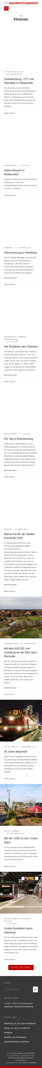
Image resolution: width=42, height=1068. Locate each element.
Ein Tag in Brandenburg (18, 438)
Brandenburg (10, 165)
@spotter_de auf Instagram (15, 1037)
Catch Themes (29, 1063)
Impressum (9, 1007)
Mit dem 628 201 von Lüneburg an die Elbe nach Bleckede (20, 652)
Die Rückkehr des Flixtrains (21, 346)
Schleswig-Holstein (13, 71)
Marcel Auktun (9, 113)
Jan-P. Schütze (9, 694)
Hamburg (8, 247)
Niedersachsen (11, 339)
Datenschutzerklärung (24, 1007)
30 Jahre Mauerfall (15, 751)
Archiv (7, 746)
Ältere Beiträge (21, 967)
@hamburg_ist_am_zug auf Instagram (20, 1023)
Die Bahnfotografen (24, 1053)
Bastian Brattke (10, 195)
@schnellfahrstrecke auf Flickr (16, 1042)
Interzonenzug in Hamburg (20, 252)
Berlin (15, 746)
